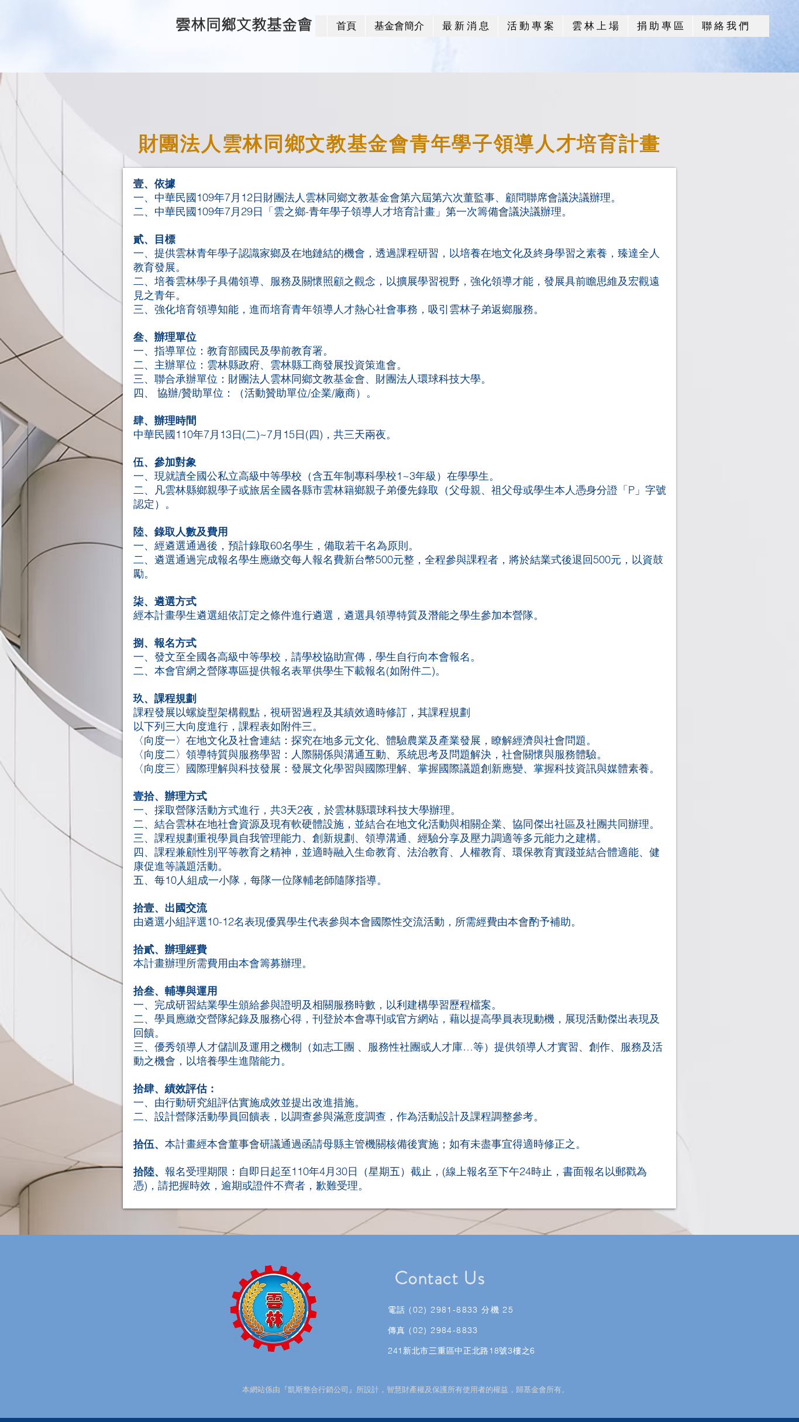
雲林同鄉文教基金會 (243, 25)
